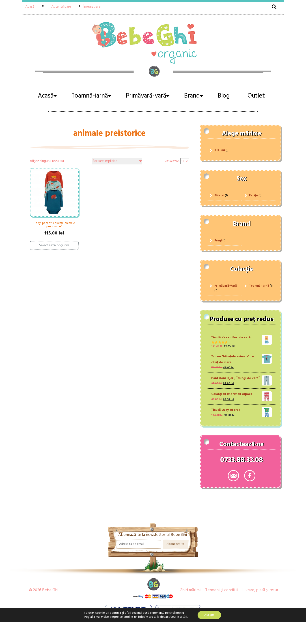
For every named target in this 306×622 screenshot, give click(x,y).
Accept (209, 615)
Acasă (29, 7)
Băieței (219, 195)
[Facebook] (249, 475)
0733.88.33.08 (241, 460)
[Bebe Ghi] (153, 42)
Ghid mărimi (190, 590)
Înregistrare (92, 7)
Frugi (218, 240)
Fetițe (253, 195)
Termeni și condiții (221, 590)
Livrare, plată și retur (260, 590)
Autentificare (61, 7)
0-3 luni (219, 150)
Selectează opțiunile (54, 245)
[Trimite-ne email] (233, 475)
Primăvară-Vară (225, 285)
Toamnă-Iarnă (259, 285)
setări (183, 617)
